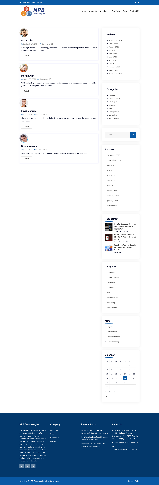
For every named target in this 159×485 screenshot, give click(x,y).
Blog (125, 11)
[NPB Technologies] (33, 11)
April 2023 (113, 60)
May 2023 (113, 57)
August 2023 (114, 47)
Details (27, 56)
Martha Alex (27, 75)
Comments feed (113, 337)
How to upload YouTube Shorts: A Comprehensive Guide (125, 236)
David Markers (29, 111)
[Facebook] (135, 2)
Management (114, 112)
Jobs (110, 108)
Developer (113, 102)
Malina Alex (27, 40)
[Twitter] (33, 466)
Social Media (114, 118)
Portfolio (116, 11)
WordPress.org (113, 342)
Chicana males (29, 146)
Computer (112, 95)
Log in (109, 326)
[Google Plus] (27, 466)
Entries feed (112, 332)
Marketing (113, 115)
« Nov (107, 397)
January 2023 (114, 70)
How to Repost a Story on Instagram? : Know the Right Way (125, 226)
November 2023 (115, 40)
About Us (93, 11)
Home (83, 11)
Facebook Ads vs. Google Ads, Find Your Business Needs (125, 247)
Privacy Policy (134, 481)
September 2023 (115, 44)
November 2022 (115, 73)
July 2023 (112, 50)
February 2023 (114, 67)
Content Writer (115, 98)
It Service (112, 105)
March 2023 (113, 63)
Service (103, 11)
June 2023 (113, 53)
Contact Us (135, 11)
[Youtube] (139, 2)
